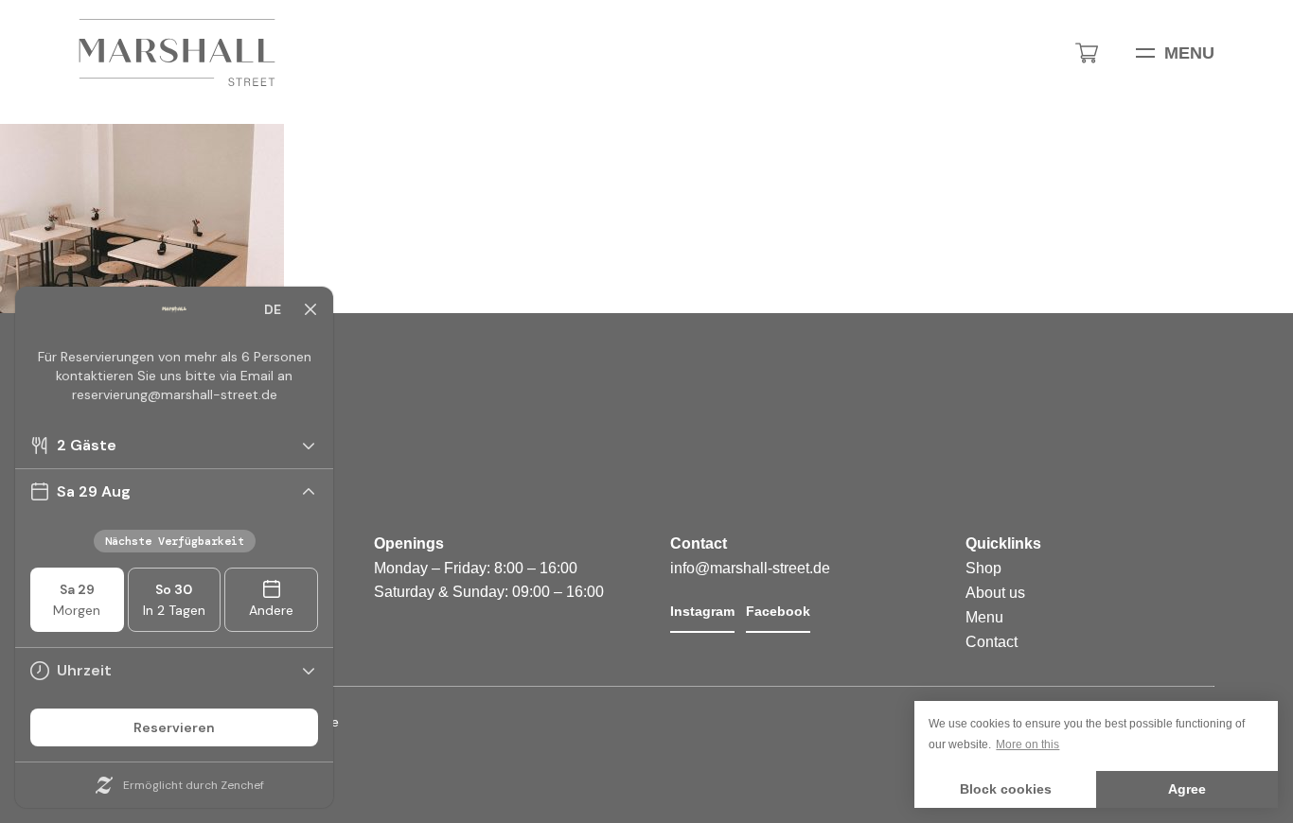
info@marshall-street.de (750, 568)
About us (995, 593)
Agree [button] (1187, 789)
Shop (983, 568)
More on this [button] (1027, 744)
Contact (991, 642)
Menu (1189, 52)
